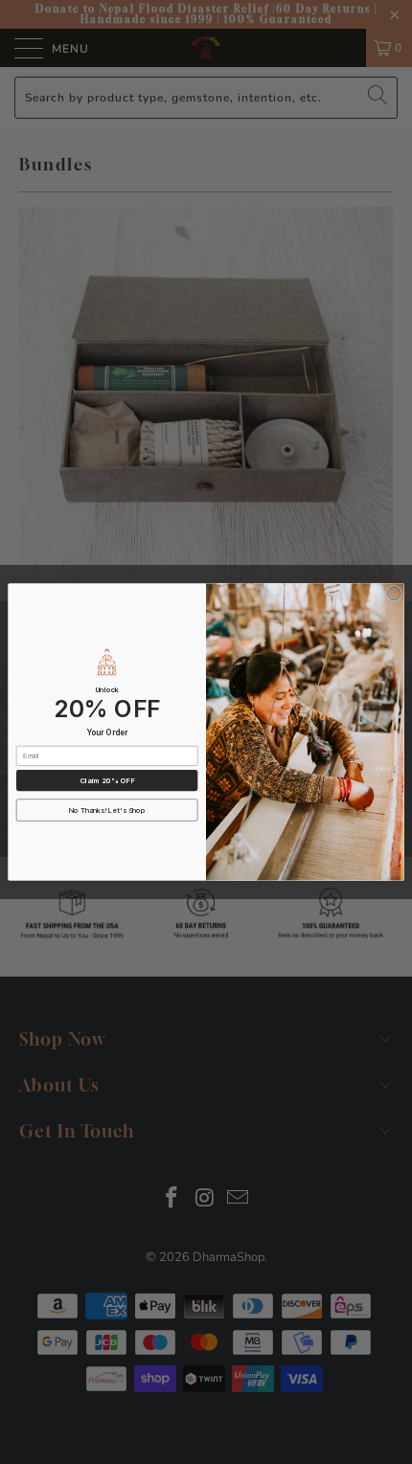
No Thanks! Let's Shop (107, 810)
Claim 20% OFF (107, 781)
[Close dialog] (394, 593)
